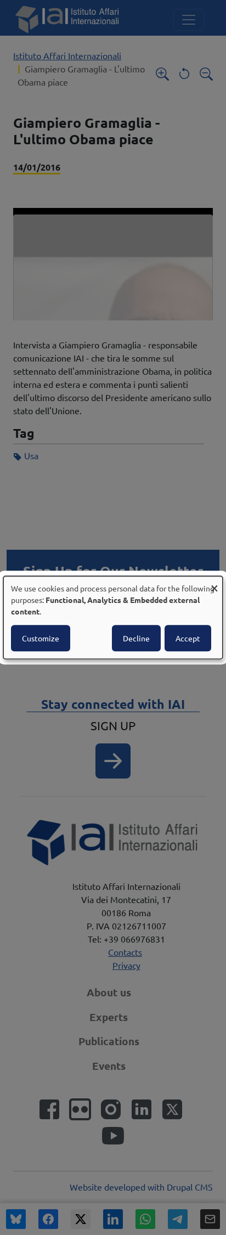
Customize (40, 638)
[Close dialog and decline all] (214, 583)
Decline (136, 638)
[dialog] (113, 617)
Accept (188, 638)
